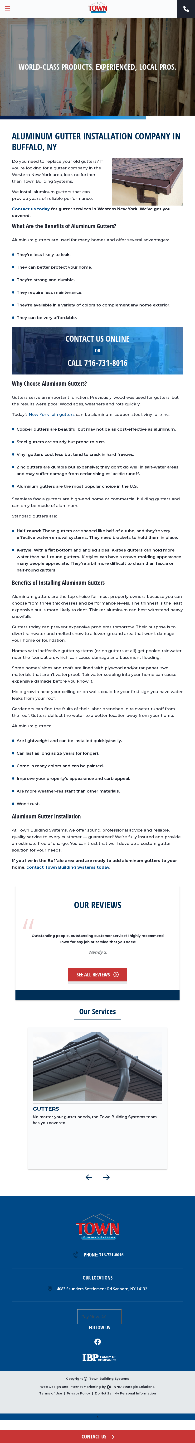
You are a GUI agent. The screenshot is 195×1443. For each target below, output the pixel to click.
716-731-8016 (111, 1254)
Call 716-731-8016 (97, 362)
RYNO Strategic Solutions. (133, 1387)
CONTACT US (94, 1436)
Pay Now (90, 1316)
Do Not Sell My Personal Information (125, 1393)
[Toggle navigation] (7, 9)
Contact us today (31, 209)
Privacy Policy (78, 1393)
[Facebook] (97, 1342)
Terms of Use (50, 1393)
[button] (89, 1177)
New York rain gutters (52, 414)
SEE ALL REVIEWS (93, 974)
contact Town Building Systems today (67, 867)
